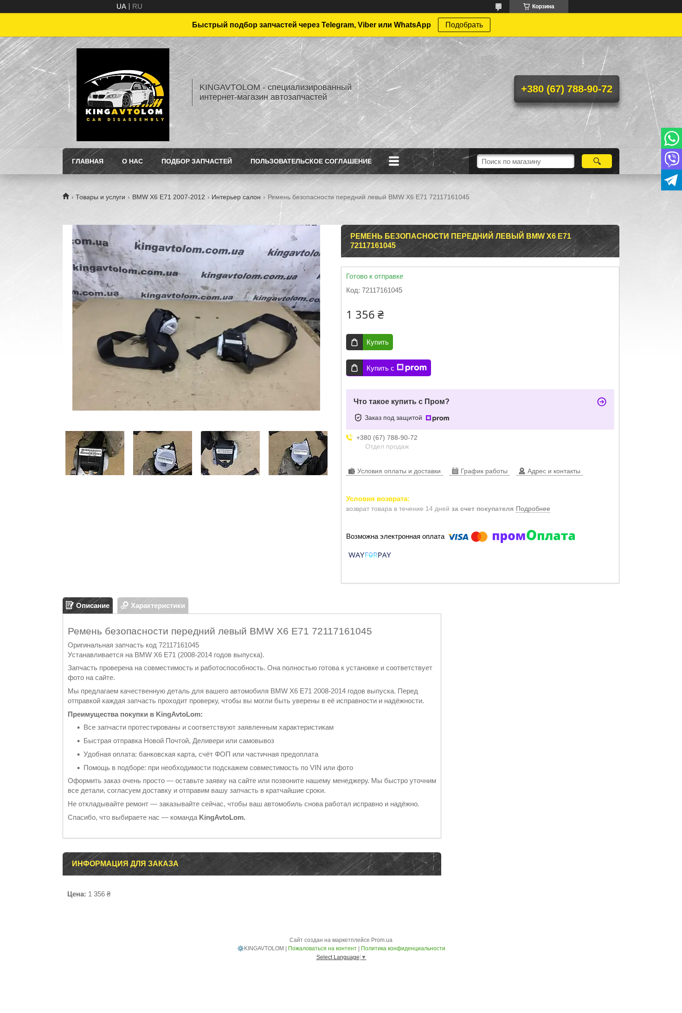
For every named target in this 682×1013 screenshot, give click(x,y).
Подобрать (464, 25)
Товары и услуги (100, 197)
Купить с (380, 368)
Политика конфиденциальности (403, 948)
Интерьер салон (236, 197)
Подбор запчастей (196, 161)
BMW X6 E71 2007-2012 (168, 197)
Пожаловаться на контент (322, 948)
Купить (378, 342)
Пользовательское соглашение (311, 161)
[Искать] (597, 161)
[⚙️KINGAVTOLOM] (123, 92)
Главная (87, 161)
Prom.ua (381, 940)
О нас (132, 161)
